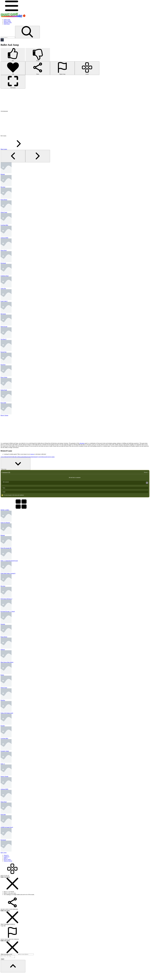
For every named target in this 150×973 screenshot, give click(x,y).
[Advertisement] (47, 100)
